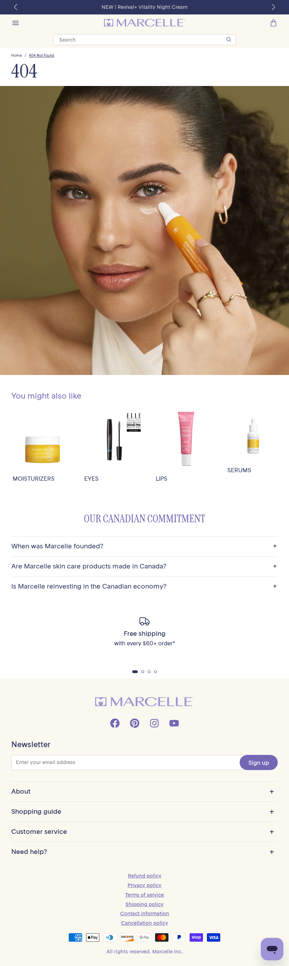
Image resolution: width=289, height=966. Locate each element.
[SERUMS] (253, 435)
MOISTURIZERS (34, 478)
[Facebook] (115, 723)
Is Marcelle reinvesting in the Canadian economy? (144, 587)
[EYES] (114, 439)
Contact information (144, 913)
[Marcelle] (144, 22)
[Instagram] (154, 723)
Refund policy (144, 876)
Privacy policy (144, 885)
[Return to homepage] (144, 702)
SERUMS (239, 470)
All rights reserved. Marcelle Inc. (144, 951)
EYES (91, 478)
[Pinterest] (134, 723)
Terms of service (144, 895)
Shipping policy (144, 904)
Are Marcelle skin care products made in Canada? (144, 566)
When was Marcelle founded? (144, 546)
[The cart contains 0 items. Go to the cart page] (273, 23)
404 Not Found (41, 56)
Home (16, 56)
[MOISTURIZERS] (42, 439)
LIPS (161, 478)
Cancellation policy (144, 923)
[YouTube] (174, 723)
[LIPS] (185, 439)
